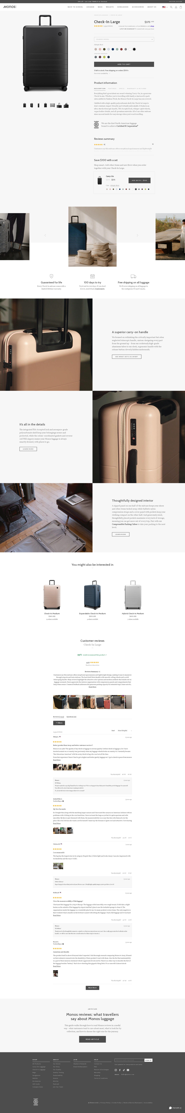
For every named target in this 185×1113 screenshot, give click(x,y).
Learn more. (100, 289)
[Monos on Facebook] (120, 1071)
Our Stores (56, 1064)
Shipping (97, 1075)
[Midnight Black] (134, 49)
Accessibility (148, 1103)
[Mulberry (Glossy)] (100, 57)
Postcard (56, 1084)
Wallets (35, 1078)
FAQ (95, 1066)
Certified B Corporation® (127, 126)
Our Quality (57, 1069)
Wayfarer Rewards (80, 1064)
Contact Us (98, 1064)
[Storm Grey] (125, 49)
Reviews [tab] (58, 717)
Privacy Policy (105, 1103)
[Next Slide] (130, 702)
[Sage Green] (117, 49)
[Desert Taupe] (95, 49)
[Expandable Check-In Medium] (92, 593)
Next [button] (80, 54)
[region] (92, 702)
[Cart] (181, 7)
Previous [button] (11, 54)
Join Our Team (58, 1087)
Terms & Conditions (101, 1078)
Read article (92, 1039)
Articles (55, 1081)
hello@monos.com (127, 1074)
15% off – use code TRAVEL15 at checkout (92, 1)
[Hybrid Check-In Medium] (133, 593)
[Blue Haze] (108, 49)
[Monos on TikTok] (124, 1071)
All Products (37, 1064)
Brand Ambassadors (80, 1066)
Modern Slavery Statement (132, 1103)
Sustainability (58, 1075)
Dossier (55, 1078)
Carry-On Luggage (39, 1066)
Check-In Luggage (101, 15)
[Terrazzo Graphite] (95, 57)
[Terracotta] (121, 49)
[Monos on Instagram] (116, 1071)
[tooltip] (99, 672)
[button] (98, 144)
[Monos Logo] (9, 7)
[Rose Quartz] (100, 49)
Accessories (37, 1081)
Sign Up (148, 1060)
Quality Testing (58, 1072)
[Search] (171, 7)
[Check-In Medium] (52, 593)
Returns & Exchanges (101, 1069)
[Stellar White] (130, 49)
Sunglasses (36, 1075)
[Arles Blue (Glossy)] (108, 57)
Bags (34, 1072)
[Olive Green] (104, 49)
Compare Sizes (38, 1087)
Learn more (28, 449)
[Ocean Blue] (113, 49)
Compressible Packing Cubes (124, 524)
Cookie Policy (117, 1103)
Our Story (56, 1066)
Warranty (97, 1072)
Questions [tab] (71, 717)
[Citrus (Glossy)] (104, 57)
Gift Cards (36, 1084)
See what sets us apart (126, 356)
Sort (113, 731)
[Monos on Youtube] (128, 1071)
